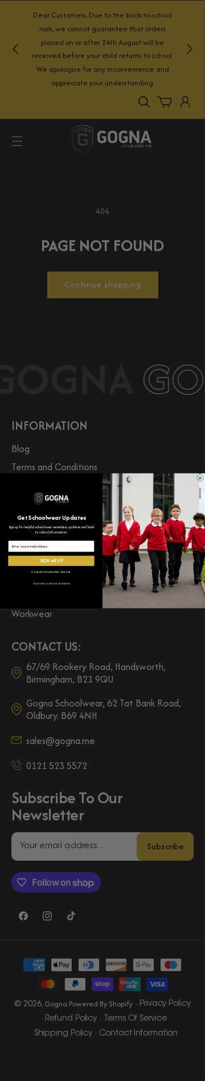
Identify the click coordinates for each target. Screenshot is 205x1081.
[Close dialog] (200, 478)
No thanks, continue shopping (51, 583)
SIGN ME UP (51, 560)
